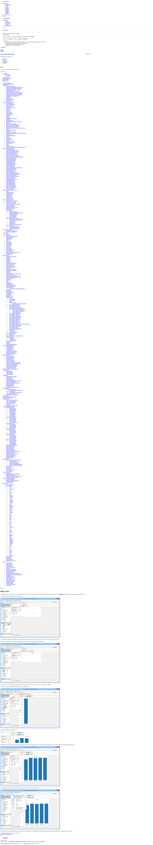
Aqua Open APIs (9, 482)
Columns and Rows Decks (11, 262)
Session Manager (12, 413)
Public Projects (8, 25)
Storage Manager (12, 409)
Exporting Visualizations (10, 333)
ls (9, 521)
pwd (10, 526)
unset (10, 552)
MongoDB (8, 119)
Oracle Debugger (9, 371)
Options (4, 561)
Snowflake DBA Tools (10, 452)
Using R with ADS (9, 336)
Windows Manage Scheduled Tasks (16, 390)
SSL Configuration (9, 189)
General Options (9, 562)
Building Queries (9, 238)
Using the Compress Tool (11, 367)
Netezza (7, 129)
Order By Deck (9, 244)
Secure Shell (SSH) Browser (11, 230)
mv (10, 524)
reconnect (11, 527)
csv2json (11, 501)
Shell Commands (9, 485)
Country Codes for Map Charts (15, 224)
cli (9, 494)
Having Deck (8, 243)
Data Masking (5, 395)
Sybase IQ (8, 140)
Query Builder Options (10, 567)
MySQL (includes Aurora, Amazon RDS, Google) (15, 128)
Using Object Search (10, 361)
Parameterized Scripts (10, 206)
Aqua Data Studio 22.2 (7, 83)
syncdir (10, 545)
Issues (6, 21)
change (10, 492)
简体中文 (7, 11)
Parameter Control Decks (11, 269)
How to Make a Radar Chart (14, 322)
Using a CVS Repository (11, 401)
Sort (1, 835)
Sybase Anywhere (9, 139)
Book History (7, 75)
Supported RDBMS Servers (8, 84)
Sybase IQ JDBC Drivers (11, 177)
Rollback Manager (12, 410)
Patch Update (8, 98)
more (10, 523)
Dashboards (8, 260)
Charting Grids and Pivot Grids (12, 217)
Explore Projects (6, 1)
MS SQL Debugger (10, 373)
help (10, 517)
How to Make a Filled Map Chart (19, 310)
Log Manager (12, 411)
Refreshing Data (9, 290)
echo (10, 508)
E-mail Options (9, 578)
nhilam (12, 54)
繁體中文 (7, 12)
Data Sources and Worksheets (11, 275)
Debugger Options (9, 583)
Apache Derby (9, 106)
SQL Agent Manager (13, 422)
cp (9, 498)
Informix (7, 116)
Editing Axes (11, 330)
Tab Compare (8, 466)
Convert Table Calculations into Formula (17, 288)
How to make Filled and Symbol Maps (16, 309)
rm (9, 529)
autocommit (11, 488)
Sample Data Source (13, 332)
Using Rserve (12, 338)
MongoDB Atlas (9, 120)
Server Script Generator (10, 360)
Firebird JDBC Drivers (10, 182)
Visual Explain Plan (10, 225)
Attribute (8, 343)
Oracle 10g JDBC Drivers (11, 185)
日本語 (6, 9)
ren (10, 528)
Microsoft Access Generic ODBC (12, 125)
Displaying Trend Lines (13, 329)
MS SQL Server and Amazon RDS (12, 124)
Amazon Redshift (9, 103)
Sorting (10, 301)
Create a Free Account (7, 14)
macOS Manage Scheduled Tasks (15, 392)
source (10, 538)
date (10, 503)
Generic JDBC (9, 111)
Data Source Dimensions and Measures (13, 276)
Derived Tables (9, 249)
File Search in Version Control (12, 405)
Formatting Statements (13, 214)
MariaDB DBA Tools (10, 428)
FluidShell (5, 483)
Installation (5, 85)
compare (11, 496)
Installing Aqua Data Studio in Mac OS (13, 89)
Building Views (6, 79)
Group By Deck (9, 242)
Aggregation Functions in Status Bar (19, 303)
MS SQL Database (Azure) (11, 123)
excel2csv (11, 509)
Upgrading (8, 96)
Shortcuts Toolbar (9, 193)
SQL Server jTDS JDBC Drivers (12, 172)
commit (10, 495)
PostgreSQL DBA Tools (10, 450)
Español (7, 6)
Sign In (4, 15)
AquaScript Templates (10, 479)
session (10, 536)
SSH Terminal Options (10, 581)
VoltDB (7, 145)
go (9, 513)
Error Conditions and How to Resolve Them (14, 335)
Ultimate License (9, 100)
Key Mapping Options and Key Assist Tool (14, 574)
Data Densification (9, 341)
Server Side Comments (10, 205)
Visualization (8, 294)
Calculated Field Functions (11, 285)
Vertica (7, 144)
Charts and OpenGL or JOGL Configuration (14, 93)
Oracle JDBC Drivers (10, 166)
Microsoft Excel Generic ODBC (12, 126)
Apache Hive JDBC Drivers (11, 153)
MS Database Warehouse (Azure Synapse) (14, 121)
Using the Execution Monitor (11, 364)
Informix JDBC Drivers (10, 161)
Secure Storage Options (10, 579)
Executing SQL (9, 558)
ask (10, 487)
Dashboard (5, 58)
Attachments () (9, 834)
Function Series (12, 223)
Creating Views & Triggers (11, 350)
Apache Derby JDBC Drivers (11, 152)
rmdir (10, 530)
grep (10, 514)
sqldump (11, 540)
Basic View (5, 81)
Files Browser (8, 195)
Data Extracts (8, 279)
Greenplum (8, 115)
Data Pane (8, 261)
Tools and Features (6, 355)
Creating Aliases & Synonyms (12, 351)
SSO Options (8, 585)
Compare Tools (6, 458)
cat (10, 490)
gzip (10, 516)
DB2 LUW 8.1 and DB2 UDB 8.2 (12, 155)
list (10, 519)
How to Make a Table (13, 327)
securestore (11, 555)
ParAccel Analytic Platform (11, 132)
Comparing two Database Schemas (12, 362)
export (10, 511)
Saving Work (8, 295)
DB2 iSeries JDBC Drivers (11, 158)
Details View (8, 197)
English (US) (5, 3)
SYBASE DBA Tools (10, 423)
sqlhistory (11, 542)
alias (10, 486)
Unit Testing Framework (7, 397)
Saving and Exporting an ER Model (13, 382)
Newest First (5, 837)
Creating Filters (12, 299)
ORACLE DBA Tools (10, 407)
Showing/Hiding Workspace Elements (13, 273)
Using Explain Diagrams (14, 226)
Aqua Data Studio (5, 54)
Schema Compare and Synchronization (13, 460)
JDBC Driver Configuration (8, 148)
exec (10, 510)
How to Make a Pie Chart (14, 320)
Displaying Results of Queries (11, 207)
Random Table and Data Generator (9, 396)
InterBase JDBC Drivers (10, 162)
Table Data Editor (9, 359)
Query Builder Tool (6, 235)
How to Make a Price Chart (14, 321)
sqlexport (11, 541)
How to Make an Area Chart (14, 304)
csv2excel (11, 499)
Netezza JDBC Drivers (10, 165)
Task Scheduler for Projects (11, 393)
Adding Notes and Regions (11, 381)
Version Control (6, 398)
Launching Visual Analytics (11, 256)
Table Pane (8, 272)
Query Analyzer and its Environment (13, 204)
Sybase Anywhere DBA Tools (12, 453)
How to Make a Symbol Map (18, 311)
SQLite (7, 136)
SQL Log (8, 234)
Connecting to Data (10, 274)
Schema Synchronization (14, 463)
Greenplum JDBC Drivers (11, 160)
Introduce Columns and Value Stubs (16, 212)
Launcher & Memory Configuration (13, 91)
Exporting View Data (10, 292)
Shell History (8, 557)
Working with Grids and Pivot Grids (16, 219)
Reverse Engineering (10, 385)
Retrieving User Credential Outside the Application (15, 147)
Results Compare (9, 470)
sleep (10, 537)
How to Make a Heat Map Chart (15, 316)
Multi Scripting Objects (10, 353)
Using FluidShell (9, 484)
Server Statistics (12, 416)
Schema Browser (9, 194)
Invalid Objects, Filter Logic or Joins (13, 252)
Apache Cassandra (9, 105)
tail (10, 546)
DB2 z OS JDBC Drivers (11, 159)
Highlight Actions (12, 302)
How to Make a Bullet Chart (14, 306)
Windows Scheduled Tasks (11, 389)
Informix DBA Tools (10, 447)
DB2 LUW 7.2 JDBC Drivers (12, 154)
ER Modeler (5, 375)
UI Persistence (9, 254)
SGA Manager (12, 415)
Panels (7, 191)
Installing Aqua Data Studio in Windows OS (14, 87)
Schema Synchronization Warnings (16, 464)
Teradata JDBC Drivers (10, 181)
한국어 (6, 13)
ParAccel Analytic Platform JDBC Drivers (14, 167)
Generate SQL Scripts (10, 358)
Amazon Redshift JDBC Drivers (12, 150)
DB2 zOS (8, 110)
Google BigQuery (9, 114)
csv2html (11, 500)
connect (10, 497)
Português (7, 8)
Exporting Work (9, 296)
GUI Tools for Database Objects (9, 345)
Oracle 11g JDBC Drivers (11, 186)
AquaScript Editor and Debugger (12, 480)
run (10, 532)
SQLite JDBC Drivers (10, 170)
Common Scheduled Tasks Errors (12, 394)
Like (1, 588)
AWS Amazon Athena (10, 104)
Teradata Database (9, 143)
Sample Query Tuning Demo (14, 227)
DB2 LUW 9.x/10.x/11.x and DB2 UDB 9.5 (14, 156)
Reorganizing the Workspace (11, 270)
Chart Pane (8, 271)
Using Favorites (9, 251)
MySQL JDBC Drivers (10, 164)
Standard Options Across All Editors (13, 473)
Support (15, 843)
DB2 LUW (8, 108)
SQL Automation (9, 210)
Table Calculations (9, 287)
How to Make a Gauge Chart (14, 314)
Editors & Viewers (6, 472)
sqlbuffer (11, 539)
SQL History (5, 232)
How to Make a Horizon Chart (15, 317)
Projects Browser (9, 196)
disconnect (11, 507)
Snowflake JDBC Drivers (11, 171)
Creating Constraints (10, 348)
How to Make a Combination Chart (16, 307)
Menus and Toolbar (10, 192)
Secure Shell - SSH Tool (7, 229)
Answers (7, 24)
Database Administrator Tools (8, 406)
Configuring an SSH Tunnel (11, 231)
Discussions (7, 23)
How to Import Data (10, 356)
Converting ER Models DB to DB (12, 387)
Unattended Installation (10, 90)
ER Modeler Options (10, 576)
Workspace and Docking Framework (10, 190)
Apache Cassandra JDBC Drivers (12, 151)
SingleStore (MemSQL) (10, 135)
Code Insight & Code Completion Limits (14, 476)
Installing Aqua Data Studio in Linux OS (14, 88)
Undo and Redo (12, 331)
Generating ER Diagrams (11, 366)
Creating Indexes (9, 349)
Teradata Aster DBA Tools (11, 455)
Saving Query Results (10, 208)
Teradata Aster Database (10, 141)
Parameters (8, 289)
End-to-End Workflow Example (15, 465)
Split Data (8, 282)
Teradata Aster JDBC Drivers (11, 179)
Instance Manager (12, 408)
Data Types (8, 280)
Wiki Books (7, 22)
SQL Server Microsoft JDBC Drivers (13, 174)
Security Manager (12, 412)
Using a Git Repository (10, 403)
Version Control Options (10, 577)
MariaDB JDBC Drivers (10, 163)
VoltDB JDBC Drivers (10, 180)
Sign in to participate (41, 841)
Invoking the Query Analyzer (11, 200)
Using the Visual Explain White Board (13, 363)
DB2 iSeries (8, 109)
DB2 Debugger (9, 372)
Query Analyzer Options (10, 569)
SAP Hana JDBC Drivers (11, 169)
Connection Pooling (10, 146)
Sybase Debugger (9, 374)
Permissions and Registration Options (13, 573)
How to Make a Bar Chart (14, 305)
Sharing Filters (12, 300)
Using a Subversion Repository (12, 400)
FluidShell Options (9, 582)
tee (10, 548)
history (10, 518)
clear (10, 493)
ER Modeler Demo (9, 386)
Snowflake (8, 137)
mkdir (10, 522)
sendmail (11, 534)
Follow (87, 54)
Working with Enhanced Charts (15, 220)
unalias (10, 551)
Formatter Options (9, 572)
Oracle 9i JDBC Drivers (10, 184)
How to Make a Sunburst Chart (15, 326)
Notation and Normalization (11, 376)
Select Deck (8, 239)
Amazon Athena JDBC (10, 149)
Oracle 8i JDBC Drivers (10, 183)
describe (11, 506)
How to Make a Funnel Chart (15, 313)
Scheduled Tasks (6, 388)
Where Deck (8, 241)
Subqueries (8, 246)
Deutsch (7, 5)
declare (10, 505)
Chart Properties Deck (10, 264)
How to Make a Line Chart (14, 318)
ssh (10, 544)
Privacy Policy (11, 843)
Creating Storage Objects (11, 352)
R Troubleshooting (12, 340)
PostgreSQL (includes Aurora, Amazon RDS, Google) (16, 133)
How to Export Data (10, 357)
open (10, 525)
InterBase (8, 117)
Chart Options (12, 222)
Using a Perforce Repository (11, 402)
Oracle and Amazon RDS (11, 130)
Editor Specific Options (10, 475)
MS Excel (8, 122)
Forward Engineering (10, 383)
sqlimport (11, 543)
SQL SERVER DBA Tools (11, 417)
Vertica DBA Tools (9, 457)
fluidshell (11, 512)
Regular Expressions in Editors (12, 477)
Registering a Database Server (8, 102)
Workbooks (8, 257)
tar (9, 547)
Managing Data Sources (10, 277)
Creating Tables (9, 347)
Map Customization (16, 312)
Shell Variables (9, 556)
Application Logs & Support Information (14, 94)
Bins (7, 281)
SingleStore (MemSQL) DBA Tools (13, 451)
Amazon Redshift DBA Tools (11, 445)
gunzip (10, 515)
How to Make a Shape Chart (14, 325)
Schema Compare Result (14, 462)
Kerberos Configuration (10, 187)
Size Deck (8, 342)
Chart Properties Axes (10, 265)
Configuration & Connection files (12, 95)
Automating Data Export (10, 560)
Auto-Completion (12, 215)
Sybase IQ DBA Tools (10, 454)
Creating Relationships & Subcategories (13, 380)
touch (10, 549)
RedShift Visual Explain (14, 228)
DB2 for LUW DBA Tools (11, 439)
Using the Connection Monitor (12, 365)
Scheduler (8, 568)
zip (10, 554)
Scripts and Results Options (11, 570)
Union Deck (8, 245)
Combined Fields (9, 283)
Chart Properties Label (10, 267)
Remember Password (10, 99)
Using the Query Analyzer (11, 201)
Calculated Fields (9, 284)
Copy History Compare (10, 469)
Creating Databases (9, 346)
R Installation (11, 337)
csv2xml (11, 502)
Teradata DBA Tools (10, 456)
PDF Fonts (11, 334)
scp (10, 533)
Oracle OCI (8, 131)
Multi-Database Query (10, 250)
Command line (9, 575)
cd (9, 491)
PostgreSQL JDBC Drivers (11, 168)
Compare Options (9, 564)
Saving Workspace (9, 198)
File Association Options (10, 584)
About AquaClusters (4, 843)
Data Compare (9, 471)
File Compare (8, 468)
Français (7, 7)
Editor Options (9, 563)
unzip (10, 553)
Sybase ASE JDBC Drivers (11, 175)
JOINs (7, 240)
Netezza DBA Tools (10, 448)
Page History (5, 73)
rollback (10, 531)
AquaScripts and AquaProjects (9, 478)
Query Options (9, 247)
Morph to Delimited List (14, 213)
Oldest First (5, 838)
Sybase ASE (8, 138)
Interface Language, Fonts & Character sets (14, 92)
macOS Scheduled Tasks (11, 391)
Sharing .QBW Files (10, 253)
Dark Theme (8, 101)
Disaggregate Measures (10, 286)
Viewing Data (8, 291)
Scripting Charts (12, 221)
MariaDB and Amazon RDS (11, 118)
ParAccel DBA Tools (10, 449)
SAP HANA (8, 134)
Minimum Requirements (10, 86)
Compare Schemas (12, 461)
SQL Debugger (6, 370)
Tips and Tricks (9, 209)
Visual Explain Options (10, 571)
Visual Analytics (6, 78)
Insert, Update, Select (13, 211)
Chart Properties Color (10, 266)
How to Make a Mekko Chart (15, 319)
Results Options (9, 566)
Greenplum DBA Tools (10, 446)
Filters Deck (8, 268)
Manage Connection (10, 237)
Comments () (3, 834)
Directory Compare (9, 467)
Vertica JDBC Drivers (10, 178)
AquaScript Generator (10, 481)
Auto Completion (9, 559)
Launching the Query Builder (11, 236)
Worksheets (8, 258)
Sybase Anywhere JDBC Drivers (12, 176)
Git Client (8, 404)
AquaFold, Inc (27, 843)
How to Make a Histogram (14, 315)
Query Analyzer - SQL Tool (8, 199)
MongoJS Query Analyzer (11, 202)
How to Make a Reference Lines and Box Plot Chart (19, 324)
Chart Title (8, 259)
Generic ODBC (9, 113)
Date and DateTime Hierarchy (12, 344)
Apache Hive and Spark (10, 107)
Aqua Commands (12, 216)
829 (89, 54)
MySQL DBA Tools (10, 434)
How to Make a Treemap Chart (15, 328)
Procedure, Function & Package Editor (10, 368)
